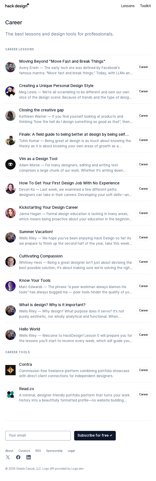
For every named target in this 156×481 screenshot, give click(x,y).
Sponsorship (54, 450)
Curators (24, 450)
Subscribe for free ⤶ (95, 435)
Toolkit (145, 6)
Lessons (128, 6)
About (9, 450)
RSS (38, 450)
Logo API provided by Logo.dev (63, 468)
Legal (71, 450)
